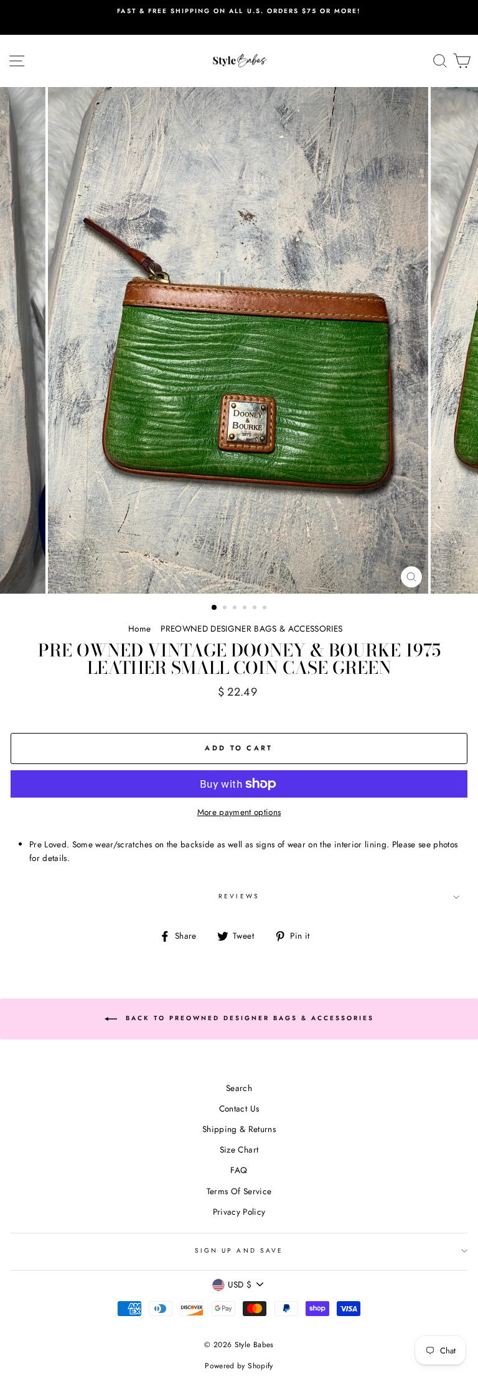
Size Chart (239, 1149)
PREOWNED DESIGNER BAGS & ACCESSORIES (251, 628)
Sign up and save (239, 1250)
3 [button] (236, 609)
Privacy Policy (239, 1211)
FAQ (238, 1170)
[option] (239, 17)
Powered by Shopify (239, 1365)
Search (239, 1088)
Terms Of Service (239, 1191)
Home (139, 628)
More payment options (239, 812)
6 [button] (266, 609)
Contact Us (239, 1108)
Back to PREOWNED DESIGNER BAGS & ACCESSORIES (248, 1018)
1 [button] (215, 608)
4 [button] (246, 609)
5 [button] (256, 609)
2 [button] (226, 609)
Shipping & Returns (239, 1129)
